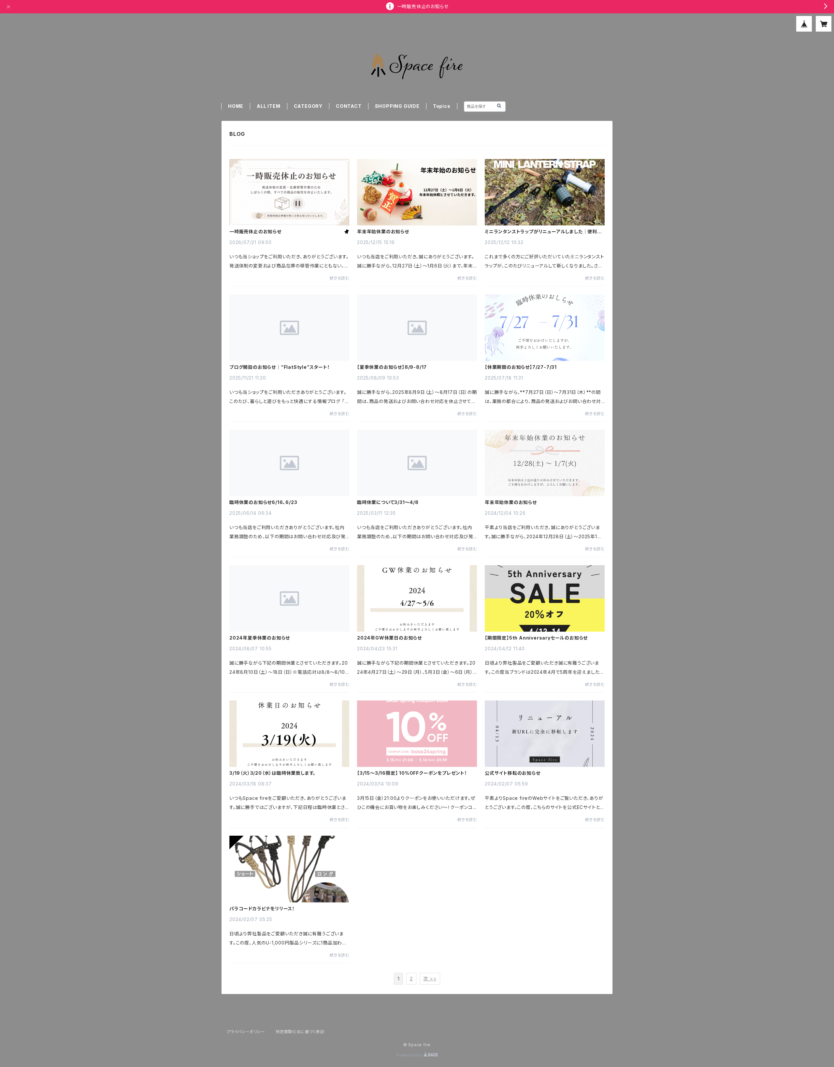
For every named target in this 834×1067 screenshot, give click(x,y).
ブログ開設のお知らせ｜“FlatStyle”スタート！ (279, 367)
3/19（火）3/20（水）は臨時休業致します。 (272, 773)
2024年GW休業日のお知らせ (389, 638)
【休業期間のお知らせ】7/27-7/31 (521, 367)
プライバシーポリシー (246, 1031)
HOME (235, 106)
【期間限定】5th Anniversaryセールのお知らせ (536, 638)
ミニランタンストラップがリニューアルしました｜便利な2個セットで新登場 (543, 231)
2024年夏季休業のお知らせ (259, 638)
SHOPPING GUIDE (397, 106)
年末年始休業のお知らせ (383, 231)
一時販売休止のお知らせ (255, 231)
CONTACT (349, 106)
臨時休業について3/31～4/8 (388, 502)
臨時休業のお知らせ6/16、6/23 (263, 502)
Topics (442, 106)
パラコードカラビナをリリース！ (262, 908)
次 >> (430, 978)
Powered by (410, 1055)
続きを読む (339, 278)
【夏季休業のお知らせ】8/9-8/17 (392, 367)
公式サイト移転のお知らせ (512, 773)
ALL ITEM (268, 106)
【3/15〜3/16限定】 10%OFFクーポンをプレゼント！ (412, 773)
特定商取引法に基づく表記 (300, 1031)
